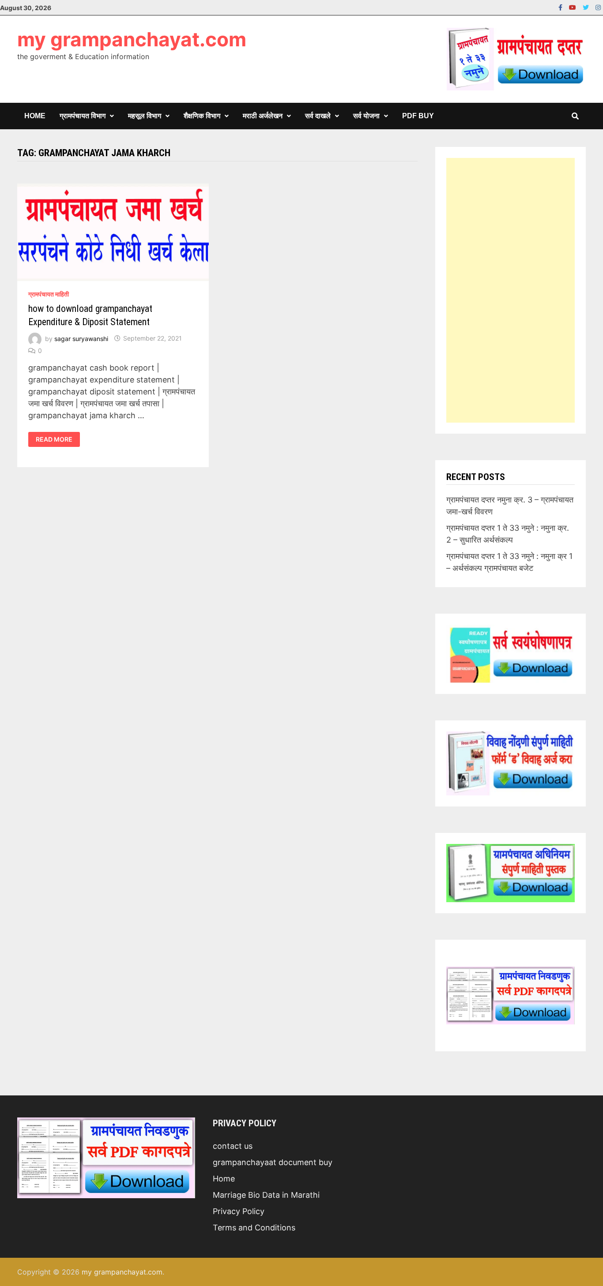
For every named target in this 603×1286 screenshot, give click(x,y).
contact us (233, 1146)
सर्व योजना (366, 116)
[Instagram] (598, 6)
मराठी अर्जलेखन (263, 116)
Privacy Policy (238, 1211)
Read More (57, 439)
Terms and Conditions (254, 1227)
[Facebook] (561, 6)
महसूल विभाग (144, 116)
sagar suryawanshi (81, 338)
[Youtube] (573, 6)
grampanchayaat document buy (272, 1162)
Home (34, 116)
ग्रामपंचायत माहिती (48, 294)
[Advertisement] (510, 290)
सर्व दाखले (318, 116)
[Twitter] (586, 6)
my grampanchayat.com (131, 39)
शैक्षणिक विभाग (202, 116)
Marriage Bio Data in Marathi (266, 1195)
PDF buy (418, 116)
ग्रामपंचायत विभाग (83, 116)
